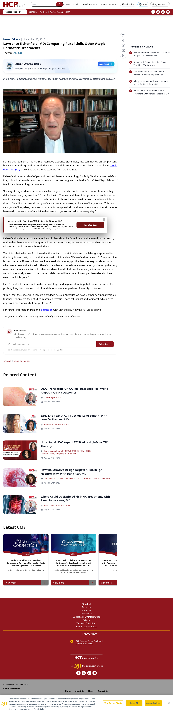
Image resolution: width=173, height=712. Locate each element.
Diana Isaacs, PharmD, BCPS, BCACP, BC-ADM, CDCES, (68, 451)
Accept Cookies (153, 703)
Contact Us (86, 613)
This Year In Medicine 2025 (60, 12)
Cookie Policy (39, 709)
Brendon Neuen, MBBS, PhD (97, 478)
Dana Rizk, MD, (50, 478)
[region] (86, 703)
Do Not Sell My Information (87, 616)
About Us (86, 603)
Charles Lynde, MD (52, 397)
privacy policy (58, 350)
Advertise (86, 607)
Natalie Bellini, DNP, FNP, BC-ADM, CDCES (60, 453)
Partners (103, 4)
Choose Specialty (13, 12)
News (68, 4)
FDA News (43, 12)
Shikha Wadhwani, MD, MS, (70, 478)
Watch (75, 4)
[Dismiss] (104, 219)
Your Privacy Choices (86, 626)
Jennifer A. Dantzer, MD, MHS (57, 424)
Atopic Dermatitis (22, 361)
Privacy (86, 620)
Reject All (134, 703)
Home (68, 691)
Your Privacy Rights (113, 703)
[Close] (169, 703)
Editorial (86, 610)
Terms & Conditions (86, 623)
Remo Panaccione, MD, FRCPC (57, 505)
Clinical (7, 361)
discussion (47, 309)
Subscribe (103, 344)
